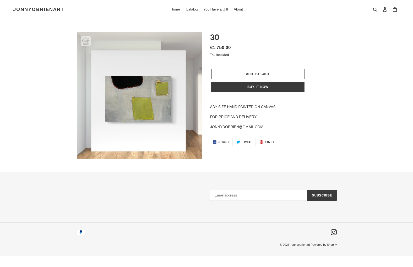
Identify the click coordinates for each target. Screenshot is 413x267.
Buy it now (257, 87)
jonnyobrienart (38, 9)
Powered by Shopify (324, 244)
